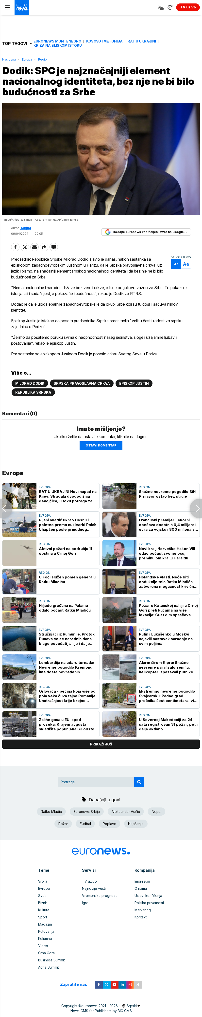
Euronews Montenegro (57, 41)
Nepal (156, 811)
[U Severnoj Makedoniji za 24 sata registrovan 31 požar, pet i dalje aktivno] (119, 724)
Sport (42, 917)
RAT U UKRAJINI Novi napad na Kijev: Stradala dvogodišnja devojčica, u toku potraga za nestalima (68, 496)
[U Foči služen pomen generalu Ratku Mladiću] (19, 581)
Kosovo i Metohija (104, 41)
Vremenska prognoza (100, 895)
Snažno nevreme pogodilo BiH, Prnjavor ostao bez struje (168, 494)
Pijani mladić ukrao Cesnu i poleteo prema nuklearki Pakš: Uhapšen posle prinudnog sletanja (67, 525)
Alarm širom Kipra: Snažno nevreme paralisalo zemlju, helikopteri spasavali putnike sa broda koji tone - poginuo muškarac (166, 667)
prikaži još (101, 744)
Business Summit (51, 960)
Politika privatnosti (149, 903)
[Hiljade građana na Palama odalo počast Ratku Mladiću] (19, 610)
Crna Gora (46, 953)
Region (43, 59)
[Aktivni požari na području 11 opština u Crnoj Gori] (19, 553)
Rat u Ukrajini (142, 41)
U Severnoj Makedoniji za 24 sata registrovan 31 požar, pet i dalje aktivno (168, 724)
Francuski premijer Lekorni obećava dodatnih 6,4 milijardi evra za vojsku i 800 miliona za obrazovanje (168, 525)
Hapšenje (136, 824)
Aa (176, 264)
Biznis (43, 903)
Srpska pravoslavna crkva (82, 383)
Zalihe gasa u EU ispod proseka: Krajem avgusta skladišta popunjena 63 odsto (66, 724)
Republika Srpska (33, 392)
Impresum (142, 881)
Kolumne (45, 938)
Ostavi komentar (101, 445)
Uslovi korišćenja (148, 895)
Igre (85, 903)
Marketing (143, 910)
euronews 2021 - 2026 (99, 1006)
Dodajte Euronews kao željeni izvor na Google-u (150, 232)
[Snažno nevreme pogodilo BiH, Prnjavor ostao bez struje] (119, 496)
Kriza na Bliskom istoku (58, 45)
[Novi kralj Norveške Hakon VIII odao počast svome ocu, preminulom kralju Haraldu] (119, 553)
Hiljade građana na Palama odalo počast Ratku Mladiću (65, 608)
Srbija (42, 881)
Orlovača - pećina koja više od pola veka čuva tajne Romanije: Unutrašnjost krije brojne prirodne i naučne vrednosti (68, 696)
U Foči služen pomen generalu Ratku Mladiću (67, 579)
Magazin (45, 924)
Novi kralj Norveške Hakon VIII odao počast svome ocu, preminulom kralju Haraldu (167, 553)
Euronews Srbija (87, 811)
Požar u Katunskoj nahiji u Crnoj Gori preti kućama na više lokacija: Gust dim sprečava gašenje (168, 610)
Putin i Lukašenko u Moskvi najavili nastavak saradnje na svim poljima (166, 639)
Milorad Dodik (29, 383)
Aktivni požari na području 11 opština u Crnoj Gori (65, 551)
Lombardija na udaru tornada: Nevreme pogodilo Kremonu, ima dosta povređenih (66, 667)
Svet (42, 895)
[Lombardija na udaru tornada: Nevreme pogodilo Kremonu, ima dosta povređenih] (19, 667)
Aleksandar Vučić (126, 811)
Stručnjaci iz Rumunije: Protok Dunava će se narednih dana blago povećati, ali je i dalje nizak (67, 639)
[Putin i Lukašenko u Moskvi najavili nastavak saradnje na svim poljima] (119, 638)
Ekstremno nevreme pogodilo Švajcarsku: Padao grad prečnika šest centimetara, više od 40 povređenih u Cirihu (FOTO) (168, 696)
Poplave (109, 824)
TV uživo (89, 881)
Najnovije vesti (94, 888)
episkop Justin (134, 383)
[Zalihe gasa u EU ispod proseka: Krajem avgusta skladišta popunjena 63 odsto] (19, 724)
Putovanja (46, 931)
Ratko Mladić (51, 811)
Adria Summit (48, 967)
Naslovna (9, 59)
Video (43, 946)
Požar (63, 824)
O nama (141, 888)
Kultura (43, 910)
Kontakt (141, 917)
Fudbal (85, 824)
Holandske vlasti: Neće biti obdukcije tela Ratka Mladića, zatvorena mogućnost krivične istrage (167, 582)
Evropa (27, 59)
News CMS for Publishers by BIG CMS (101, 1011)
